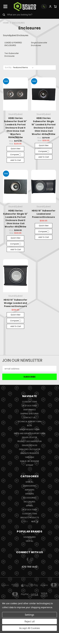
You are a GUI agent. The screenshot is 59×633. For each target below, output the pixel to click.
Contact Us (29, 417)
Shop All (29, 482)
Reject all (30, 621)
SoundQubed (29, 537)
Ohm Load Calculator (29, 449)
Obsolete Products (29, 453)
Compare (14, 154)
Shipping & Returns (29, 413)
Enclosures (29, 501)
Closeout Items (29, 401)
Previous (4, 630)
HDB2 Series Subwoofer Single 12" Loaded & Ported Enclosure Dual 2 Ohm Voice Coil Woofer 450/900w (15, 218)
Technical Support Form (29, 421)
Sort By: (8, 67)
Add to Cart (15, 160)
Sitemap (29, 465)
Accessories (29, 497)
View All (29, 541)
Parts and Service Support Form (29, 433)
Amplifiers (29, 490)
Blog (29, 425)
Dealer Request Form (29, 429)
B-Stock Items (30, 405)
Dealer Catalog (29, 445)
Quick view (15, 148)
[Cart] (55, 6)
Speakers (29, 493)
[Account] (50, 6)
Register (35, 461)
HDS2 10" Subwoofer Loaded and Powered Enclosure (44, 214)
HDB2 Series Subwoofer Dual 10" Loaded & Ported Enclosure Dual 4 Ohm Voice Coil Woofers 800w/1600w (15, 128)
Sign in (23, 461)
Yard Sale (29, 457)
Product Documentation (29, 441)
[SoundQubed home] (25, 6)
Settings (29, 614)
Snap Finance (29, 409)
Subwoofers (29, 486)
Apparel (29, 505)
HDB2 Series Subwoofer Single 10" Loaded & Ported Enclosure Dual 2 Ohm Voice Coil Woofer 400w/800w (44, 126)
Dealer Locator (29, 437)
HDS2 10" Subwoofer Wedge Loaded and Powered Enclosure (15, 303)
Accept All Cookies (29, 628)
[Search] (4, 14)
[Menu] (5, 6)
